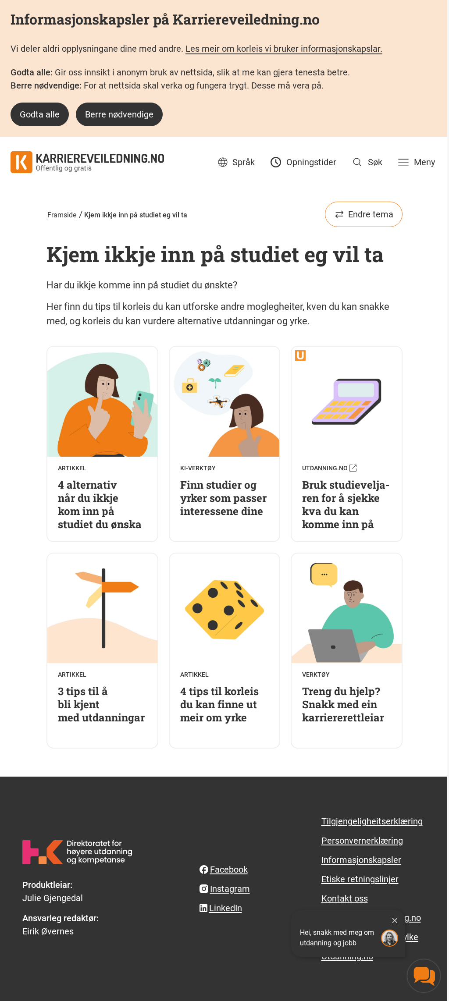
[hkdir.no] (77, 852)
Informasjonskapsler (361, 860)
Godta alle (40, 114)
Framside (61, 215)
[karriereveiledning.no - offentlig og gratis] (87, 162)
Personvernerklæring (362, 840)
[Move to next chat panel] (423, 975)
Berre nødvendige (119, 114)
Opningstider (311, 162)
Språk (243, 162)
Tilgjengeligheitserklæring (372, 821)
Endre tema (370, 214)
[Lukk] (394, 920)
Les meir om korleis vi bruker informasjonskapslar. (283, 48)
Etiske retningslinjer (360, 879)
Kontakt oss (344, 898)
